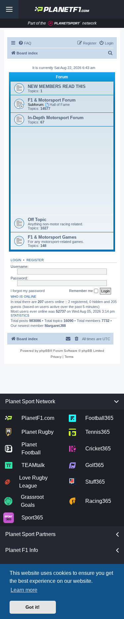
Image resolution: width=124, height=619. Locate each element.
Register (35, 260)
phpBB (44, 350)
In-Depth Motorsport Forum (56, 117)
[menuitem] (24, 43)
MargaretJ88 (55, 326)
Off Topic (37, 219)
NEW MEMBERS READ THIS (57, 86)
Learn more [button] (24, 590)
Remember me (81, 291)
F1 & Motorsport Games (52, 237)
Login (16, 260)
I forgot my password (28, 291)
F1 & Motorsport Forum (52, 100)
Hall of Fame (60, 105)
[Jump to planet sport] (64, 23)
